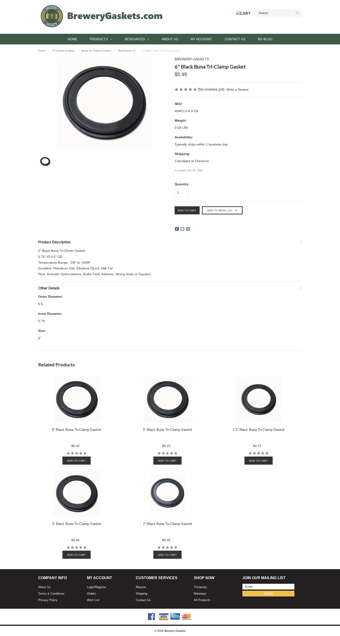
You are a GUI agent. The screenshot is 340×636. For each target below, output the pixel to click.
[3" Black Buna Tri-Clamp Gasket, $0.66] (76, 493)
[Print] (188, 229)
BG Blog (265, 39)
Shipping (141, 593)
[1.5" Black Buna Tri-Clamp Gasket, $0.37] (258, 399)
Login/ (91, 587)
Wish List (93, 600)
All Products (202, 600)
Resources (135, 39)
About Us (170, 39)
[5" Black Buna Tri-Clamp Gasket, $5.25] (167, 399)
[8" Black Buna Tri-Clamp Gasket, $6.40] (76, 399)
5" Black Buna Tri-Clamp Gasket (167, 430)
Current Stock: (189, 170)
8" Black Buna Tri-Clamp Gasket (76, 430)
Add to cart (76, 460)
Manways (200, 593)
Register (100, 587)
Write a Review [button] (237, 89)
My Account (201, 39)
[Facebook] (177, 229)
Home (72, 39)
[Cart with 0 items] (243, 13)
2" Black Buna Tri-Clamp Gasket (167, 524)
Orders (91, 593)
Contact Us (235, 39)
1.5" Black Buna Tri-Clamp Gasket (258, 430)
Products (99, 39)
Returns (141, 587)
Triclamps (200, 587)
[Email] (182, 229)
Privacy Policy (48, 600)
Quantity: (182, 184)
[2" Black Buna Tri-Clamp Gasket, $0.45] (167, 493)
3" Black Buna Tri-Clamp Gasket (76, 524)
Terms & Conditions (51, 593)
